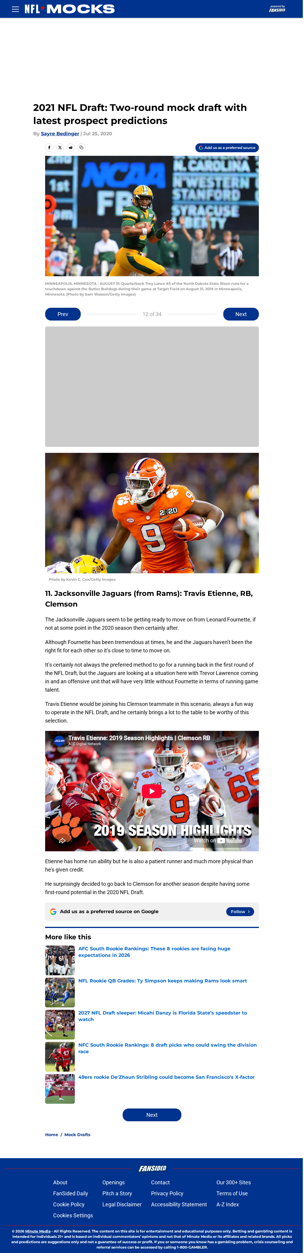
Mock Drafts (77, 1134)
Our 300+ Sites (233, 1182)
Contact (160, 1182)
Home (51, 1134)
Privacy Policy (167, 1193)
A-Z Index (227, 1204)
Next (241, 314)
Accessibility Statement (179, 1204)
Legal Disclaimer (122, 1204)
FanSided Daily (70, 1193)
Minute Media (37, 1231)
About (60, 1182)
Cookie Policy (69, 1204)
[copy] (81, 147)
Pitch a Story (117, 1193)
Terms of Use (232, 1193)
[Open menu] (15, 8)
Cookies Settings (73, 1215)
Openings (113, 1182)
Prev (63, 314)
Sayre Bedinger (60, 133)
